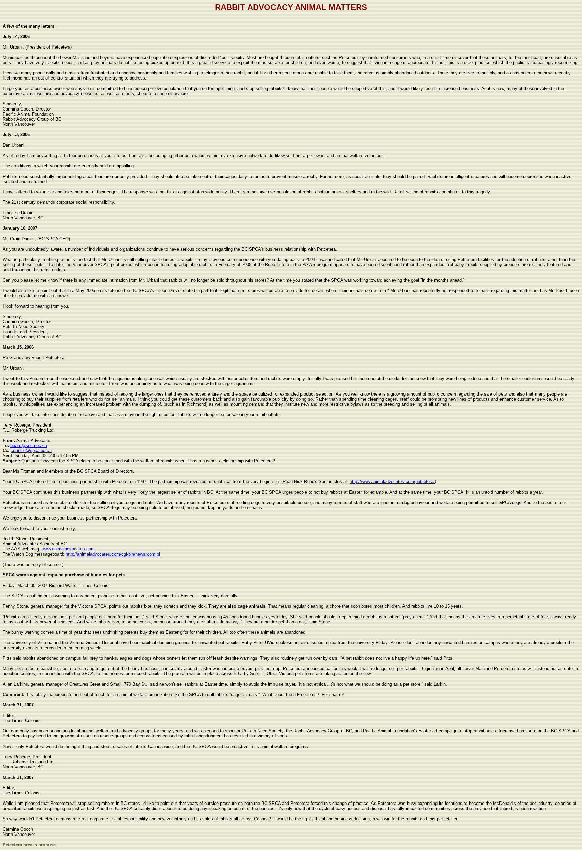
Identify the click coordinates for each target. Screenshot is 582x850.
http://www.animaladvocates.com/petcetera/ (392, 481)
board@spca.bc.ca (28, 445)
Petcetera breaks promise (29, 844)
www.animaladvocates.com (68, 549)
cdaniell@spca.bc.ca (31, 450)
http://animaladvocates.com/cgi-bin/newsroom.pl (113, 554)
